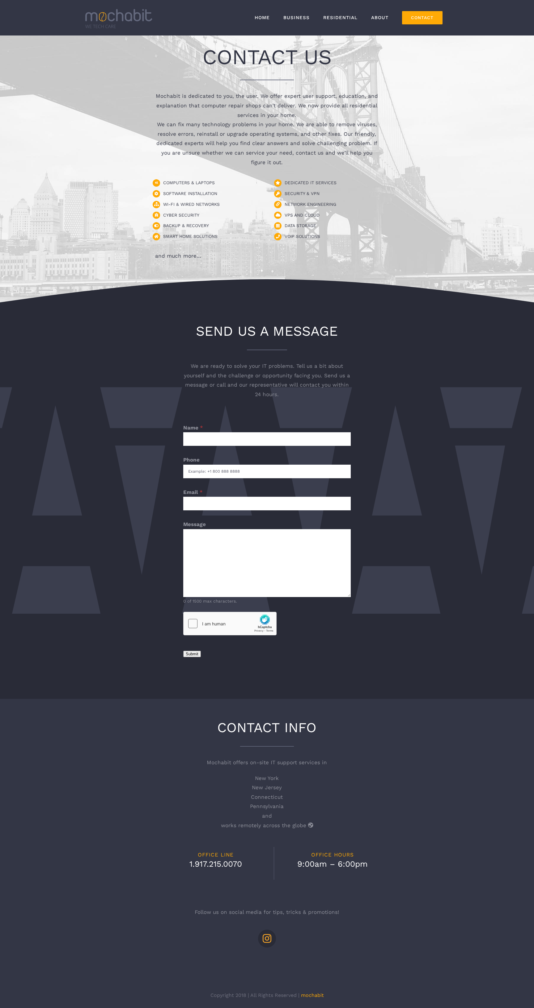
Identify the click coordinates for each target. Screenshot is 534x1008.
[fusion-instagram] (267, 939)
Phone (191, 460)
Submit (192, 654)
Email (193, 492)
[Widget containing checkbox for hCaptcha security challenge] (230, 623)
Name (193, 428)
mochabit (312, 995)
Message (194, 524)
